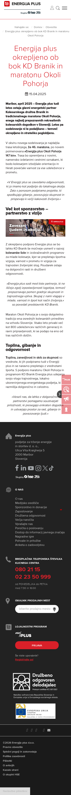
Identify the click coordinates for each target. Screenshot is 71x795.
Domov (38, 27)
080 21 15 (27, 570)
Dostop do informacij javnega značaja (40, 532)
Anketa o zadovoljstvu (29, 545)
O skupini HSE (11, 774)
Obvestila (51, 27)
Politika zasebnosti (14, 756)
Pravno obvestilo (13, 747)
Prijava (37, 645)
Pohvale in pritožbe (28, 540)
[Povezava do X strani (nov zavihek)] (45, 468)
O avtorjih (8, 765)
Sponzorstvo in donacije (31, 507)
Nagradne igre (24, 536)
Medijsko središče (27, 503)
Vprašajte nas (24, 524)
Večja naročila (24, 519)
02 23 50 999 (33, 577)
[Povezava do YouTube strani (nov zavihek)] (31, 468)
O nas (19, 499)
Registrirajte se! (24, 659)
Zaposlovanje (24, 511)
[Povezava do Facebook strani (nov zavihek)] (17, 467)
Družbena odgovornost (30, 515)
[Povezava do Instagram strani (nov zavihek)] (38, 468)
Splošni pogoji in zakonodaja (20, 751)
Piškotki (7, 761)
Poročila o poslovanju (29, 528)
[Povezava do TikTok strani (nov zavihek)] (51, 468)
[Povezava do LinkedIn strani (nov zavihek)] (23, 468)
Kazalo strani (10, 770)
